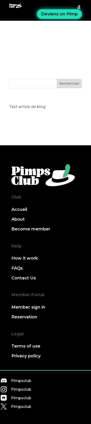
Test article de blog (27, 106)
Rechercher (69, 83)
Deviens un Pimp (59, 14)
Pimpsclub (21, 381)
